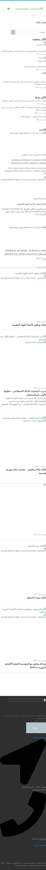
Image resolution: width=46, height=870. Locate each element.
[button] (10, 3)
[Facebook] (44, 328)
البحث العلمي (27, 155)
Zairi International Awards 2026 (35, 66)
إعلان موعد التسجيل (36, 597)
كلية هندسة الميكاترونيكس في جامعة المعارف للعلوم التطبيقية (23, 51)
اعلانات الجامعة (39, 155)
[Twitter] (41, 328)
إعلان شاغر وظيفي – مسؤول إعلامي (33, 116)
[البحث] (13, 32)
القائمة (8, 9)
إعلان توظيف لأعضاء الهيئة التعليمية (31, 204)
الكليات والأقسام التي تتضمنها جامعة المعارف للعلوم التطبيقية (24, 101)
